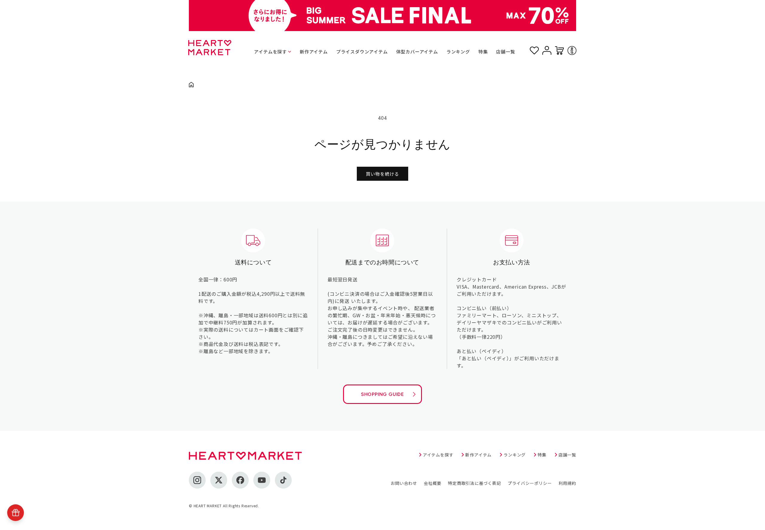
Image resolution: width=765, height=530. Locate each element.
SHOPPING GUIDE (382, 394)
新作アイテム (314, 51)
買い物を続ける (382, 174)
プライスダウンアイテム (362, 51)
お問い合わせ (404, 483)
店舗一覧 (505, 51)
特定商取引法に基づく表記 (474, 483)
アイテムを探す (270, 51)
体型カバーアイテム (417, 51)
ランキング (458, 51)
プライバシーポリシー (530, 483)
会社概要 (432, 483)
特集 (483, 51)
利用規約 (567, 483)
